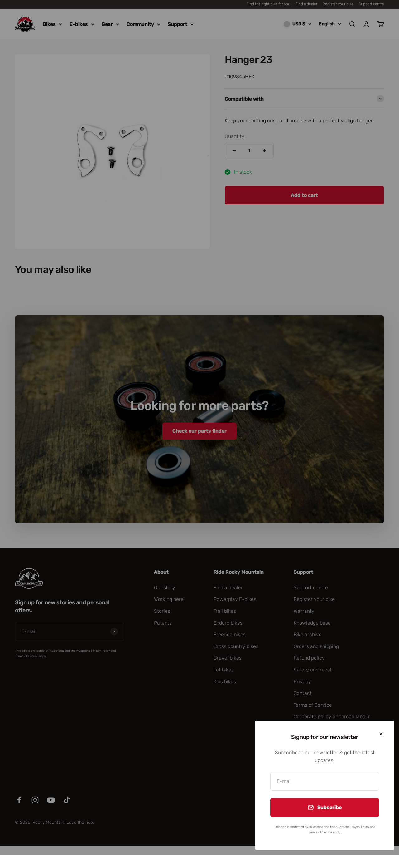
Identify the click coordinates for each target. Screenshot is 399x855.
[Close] (381, 734)
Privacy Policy (359, 827)
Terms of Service (320, 832)
